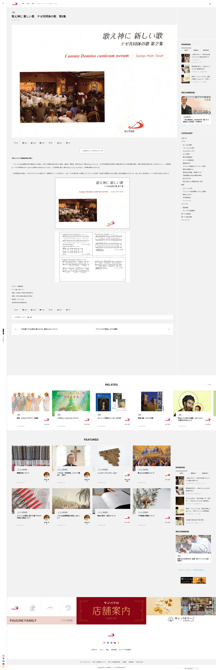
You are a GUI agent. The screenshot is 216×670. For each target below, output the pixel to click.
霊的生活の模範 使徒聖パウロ (192, 172)
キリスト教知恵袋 (188, 160)
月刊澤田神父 (187, 197)
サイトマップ (185, 220)
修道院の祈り (203, 71)
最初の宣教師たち (188, 169)
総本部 (124, 662)
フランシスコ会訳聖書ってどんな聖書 (194, 191)
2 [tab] (196, 112)
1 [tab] (194, 112)
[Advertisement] (62, 351)
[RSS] (3, 666)
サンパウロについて (85, 662)
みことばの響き (187, 145)
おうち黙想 (203, 82)
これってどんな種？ (189, 148)
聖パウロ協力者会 (186, 217)
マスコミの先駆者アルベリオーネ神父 (194, 166)
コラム (183, 141)
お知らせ (184, 138)
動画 (182, 184)
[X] (3, 658)
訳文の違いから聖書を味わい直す (193, 181)
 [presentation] (209, 384)
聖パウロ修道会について (99, 662)
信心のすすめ (187, 178)
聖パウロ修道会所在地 (114, 662)
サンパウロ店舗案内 (189, 210)
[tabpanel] (196, 110)
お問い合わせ (139, 662)
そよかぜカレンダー (197, 62)
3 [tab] (197, 112)
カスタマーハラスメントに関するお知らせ (191, 570)
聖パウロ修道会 (186, 214)
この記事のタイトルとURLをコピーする (92, 150)
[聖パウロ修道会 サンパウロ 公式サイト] (15, 3)
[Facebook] (3, 661)
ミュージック (187, 200)
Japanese (190, 668)
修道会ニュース (199, 523)
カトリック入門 (187, 188)
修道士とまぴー (187, 194)
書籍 (31, 317)
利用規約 (131, 662)
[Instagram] (3, 656)
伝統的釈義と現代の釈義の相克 (192, 175)
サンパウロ (22, 317)
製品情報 (185, 207)
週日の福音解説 (187, 157)
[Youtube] (3, 664)
